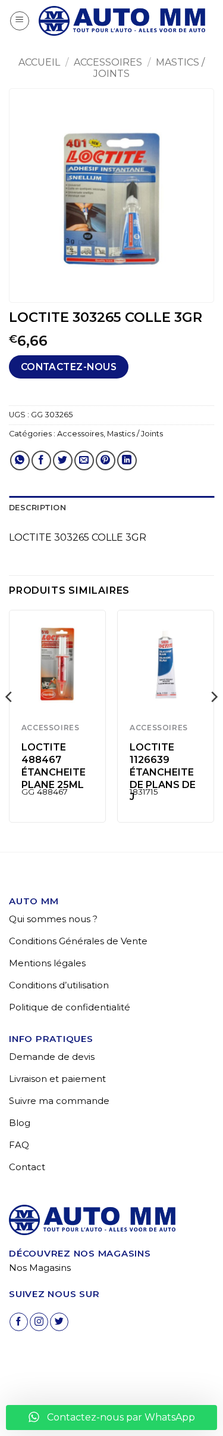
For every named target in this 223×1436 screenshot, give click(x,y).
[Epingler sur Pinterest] (105, 460)
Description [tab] (37, 507)
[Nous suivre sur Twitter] (59, 1322)
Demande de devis (52, 1056)
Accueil (39, 62)
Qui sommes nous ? (53, 919)
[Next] (213, 721)
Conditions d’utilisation (59, 985)
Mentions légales (47, 963)
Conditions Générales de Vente (78, 941)
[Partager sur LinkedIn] (127, 460)
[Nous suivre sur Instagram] (39, 1322)
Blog (19, 1122)
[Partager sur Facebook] (41, 460)
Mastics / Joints (135, 433)
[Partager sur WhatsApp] (20, 460)
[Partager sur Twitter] (63, 460)
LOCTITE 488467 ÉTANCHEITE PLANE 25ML (53, 766)
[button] (19, 20)
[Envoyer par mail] (84, 460)
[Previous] (9, 721)
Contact (27, 1167)
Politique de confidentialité (69, 1007)
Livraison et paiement (57, 1078)
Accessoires (108, 62)
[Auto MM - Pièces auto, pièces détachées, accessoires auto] (122, 21)
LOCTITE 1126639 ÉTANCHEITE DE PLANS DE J (163, 772)
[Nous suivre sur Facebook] (19, 1322)
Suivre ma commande (59, 1100)
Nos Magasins (40, 1267)
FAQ (19, 1144)
